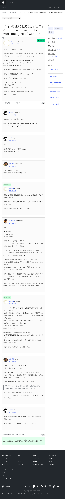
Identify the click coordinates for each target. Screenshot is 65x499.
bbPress (5, 476)
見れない (51, 32)
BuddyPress (6, 479)
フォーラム (5, 7)
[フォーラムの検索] (19, 18)
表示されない (58, 28)
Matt (4, 473)
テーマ (20, 458)
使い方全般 (13, 12)
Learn (35, 455)
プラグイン (21, 461)
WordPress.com (7, 470)
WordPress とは (7, 455)
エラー (50, 28)
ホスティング (6, 461)
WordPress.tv (38, 464)
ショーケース (22, 455)
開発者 (35, 461)
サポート (36, 458)
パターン (20, 464)
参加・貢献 (52, 455)
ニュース (4, 458)
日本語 (8, 486)
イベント (52, 458)
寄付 (51, 461)
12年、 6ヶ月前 (15, 43)
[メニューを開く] (62, 2)
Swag (51, 464)
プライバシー (6, 464)
